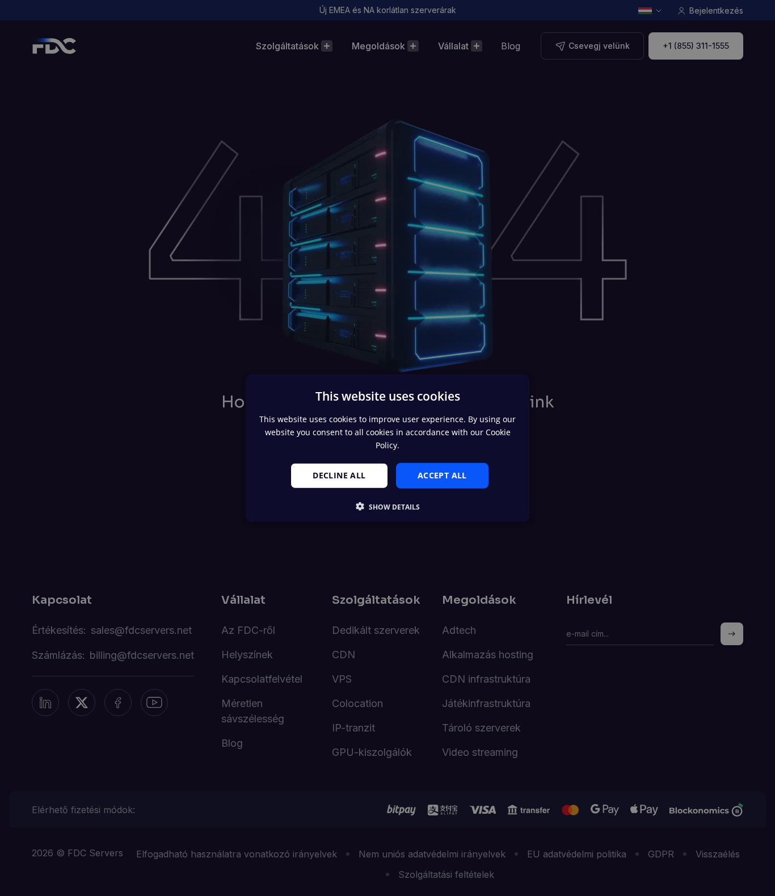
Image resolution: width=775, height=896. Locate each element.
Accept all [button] (442, 475)
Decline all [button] (339, 475)
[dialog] (387, 447)
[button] (388, 507)
